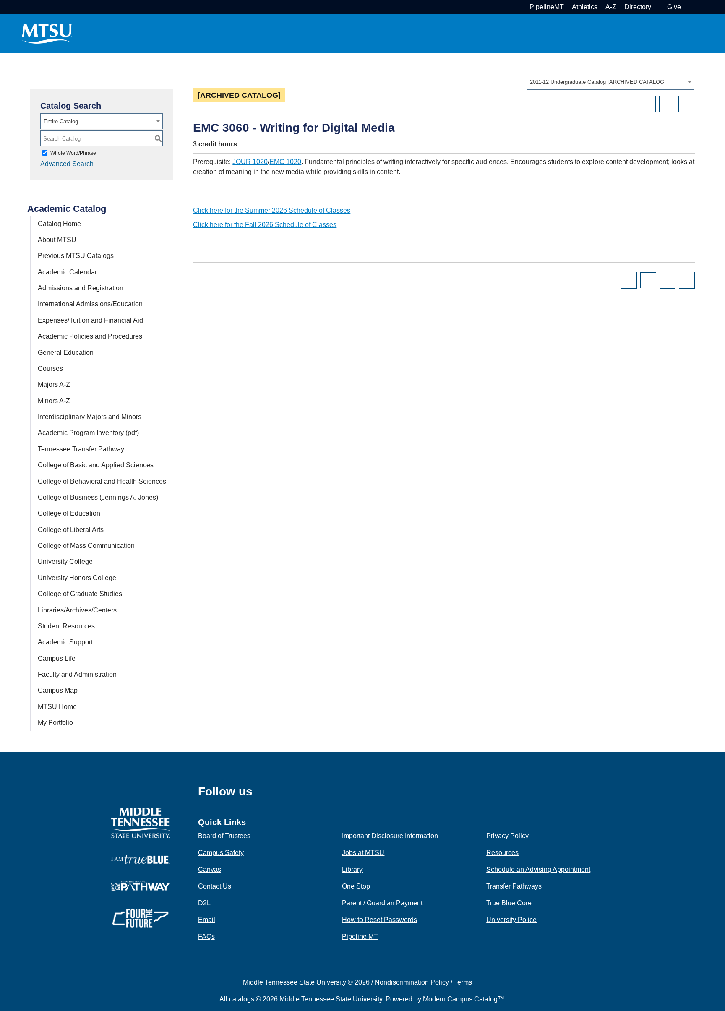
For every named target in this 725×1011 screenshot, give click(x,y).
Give (674, 6)
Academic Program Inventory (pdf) (88, 432)
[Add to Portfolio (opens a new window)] (628, 104)
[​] (259, 794)
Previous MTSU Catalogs (76, 255)
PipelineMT (546, 6)
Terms (463, 982)
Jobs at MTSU (363, 852)
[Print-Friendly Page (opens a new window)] (667, 104)
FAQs (206, 936)
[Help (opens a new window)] (686, 104)
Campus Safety (221, 852)
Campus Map (58, 690)
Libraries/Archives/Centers (77, 610)
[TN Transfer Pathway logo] (140, 885)
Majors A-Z (54, 384)
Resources (502, 852)
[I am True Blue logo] (140, 858)
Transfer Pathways (514, 886)
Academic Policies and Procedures (90, 336)
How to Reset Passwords (379, 919)
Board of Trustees (224, 835)
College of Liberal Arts (71, 529)
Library (352, 869)
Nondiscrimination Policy (412, 982)
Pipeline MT (360, 936)
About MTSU (57, 239)
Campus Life (57, 658)
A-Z (610, 6)
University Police (511, 919)
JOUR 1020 (250, 161)
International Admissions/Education (90, 303)
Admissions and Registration (80, 288)
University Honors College (77, 577)
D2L (204, 903)
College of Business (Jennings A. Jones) (98, 497)
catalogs (241, 999)
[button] (688, 6)
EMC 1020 (285, 161)
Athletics (584, 6)
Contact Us (214, 886)
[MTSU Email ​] (658, 6)
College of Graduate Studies (80, 593)
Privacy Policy (507, 835)
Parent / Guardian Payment (382, 903)
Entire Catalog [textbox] (61, 121)
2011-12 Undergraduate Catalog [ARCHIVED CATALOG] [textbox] (598, 82)
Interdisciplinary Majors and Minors (89, 416)
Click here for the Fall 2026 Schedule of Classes (264, 224)
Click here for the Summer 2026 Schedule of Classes (271, 210)
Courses (50, 368)
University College (65, 561)
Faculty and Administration (77, 674)
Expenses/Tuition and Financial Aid (90, 320)
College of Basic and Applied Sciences (96, 465)
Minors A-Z (54, 400)
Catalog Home (59, 223)
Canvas (209, 869)
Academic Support (65, 642)
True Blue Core (509, 903)
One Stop (356, 886)
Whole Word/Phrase (73, 153)
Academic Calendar (67, 272)
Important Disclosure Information (390, 835)
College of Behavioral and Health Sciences (102, 481)
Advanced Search (67, 163)
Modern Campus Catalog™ (463, 999)
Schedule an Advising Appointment (538, 869)
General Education (66, 352)
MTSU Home (57, 706)
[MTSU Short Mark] (47, 33)
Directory (637, 6)
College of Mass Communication (86, 545)
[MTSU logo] (140, 822)
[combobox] (610, 82)
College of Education (69, 513)
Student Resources (66, 626)
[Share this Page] (648, 104)
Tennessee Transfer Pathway (81, 449)
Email (206, 919)
